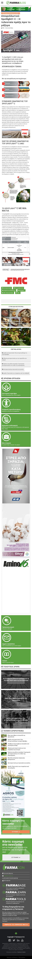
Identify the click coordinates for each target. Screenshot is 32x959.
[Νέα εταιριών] (16, 438)
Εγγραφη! (15, 831)
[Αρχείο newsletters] (16, 640)
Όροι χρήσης (22, 957)
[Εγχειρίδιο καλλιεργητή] (16, 422)
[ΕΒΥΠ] (16, 585)
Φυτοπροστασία (7, 288)
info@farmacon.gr (8, 875)
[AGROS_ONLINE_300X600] (12, 793)
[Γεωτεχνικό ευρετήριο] (16, 389)
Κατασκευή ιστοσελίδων (12, 952)
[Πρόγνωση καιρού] (16, 623)
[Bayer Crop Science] (16, 530)
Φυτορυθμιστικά (19, 288)
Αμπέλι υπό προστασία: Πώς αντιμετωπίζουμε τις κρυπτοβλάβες (14, 353)
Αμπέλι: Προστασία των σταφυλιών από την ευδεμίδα (16, 373)
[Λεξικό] (16, 656)
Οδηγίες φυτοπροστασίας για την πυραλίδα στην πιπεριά (14, 359)
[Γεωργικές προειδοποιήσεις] (16, 405)
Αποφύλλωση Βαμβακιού (9, 290)
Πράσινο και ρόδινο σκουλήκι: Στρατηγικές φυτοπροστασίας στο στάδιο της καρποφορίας (13, 364)
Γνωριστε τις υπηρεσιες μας (15, 924)
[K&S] (16, 8)
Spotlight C (22, 290)
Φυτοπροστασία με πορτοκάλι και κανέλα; (13, 369)
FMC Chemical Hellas (8, 292)
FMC (18, 292)
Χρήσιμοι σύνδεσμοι (12, 957)
